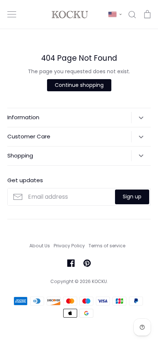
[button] (115, 14)
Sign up (132, 196)
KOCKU (99, 281)
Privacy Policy (69, 246)
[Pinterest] (87, 263)
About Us (39, 246)
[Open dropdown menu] (141, 117)
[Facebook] (71, 263)
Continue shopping (79, 85)
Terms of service (107, 246)
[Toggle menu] (12, 14)
